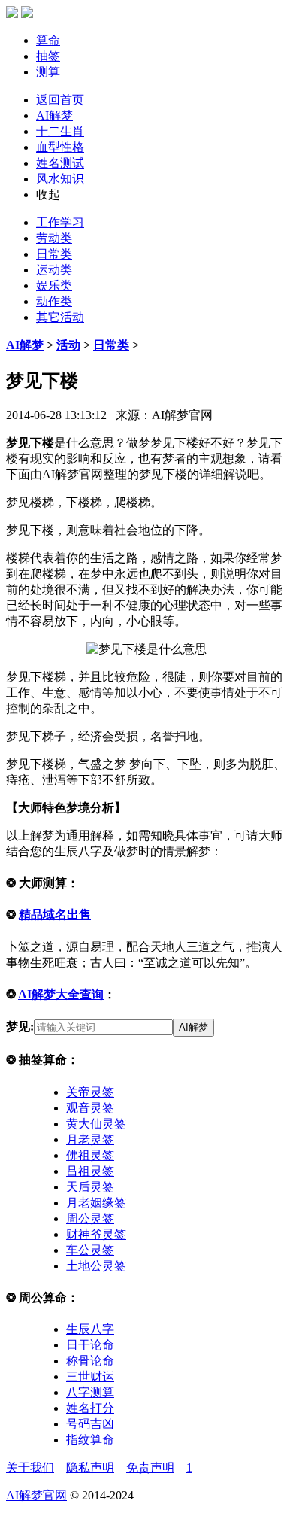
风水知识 (60, 178)
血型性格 (60, 147)
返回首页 (60, 99)
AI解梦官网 (36, 1495)
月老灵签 (90, 1139)
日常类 (54, 254)
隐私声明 (90, 1467)
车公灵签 (90, 1250)
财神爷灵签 (96, 1234)
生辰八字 (90, 1329)
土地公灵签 (96, 1265)
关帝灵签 (90, 1092)
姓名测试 (60, 162)
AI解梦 (54, 115)
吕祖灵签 (90, 1171)
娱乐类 (54, 285)
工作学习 (60, 222)
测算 (48, 71)
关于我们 (30, 1467)
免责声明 (150, 1467)
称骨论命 (90, 1360)
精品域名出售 (55, 914)
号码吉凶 (90, 1423)
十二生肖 (60, 131)
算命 (48, 40)
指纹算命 (90, 1439)
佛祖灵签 (90, 1155)
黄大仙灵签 (96, 1123)
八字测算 (90, 1392)
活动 (68, 345)
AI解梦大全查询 (61, 994)
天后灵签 (90, 1186)
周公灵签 (90, 1218)
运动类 (54, 269)
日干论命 (90, 1344)
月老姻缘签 (96, 1202)
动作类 (54, 301)
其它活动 (60, 317)
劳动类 (54, 238)
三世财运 (90, 1376)
